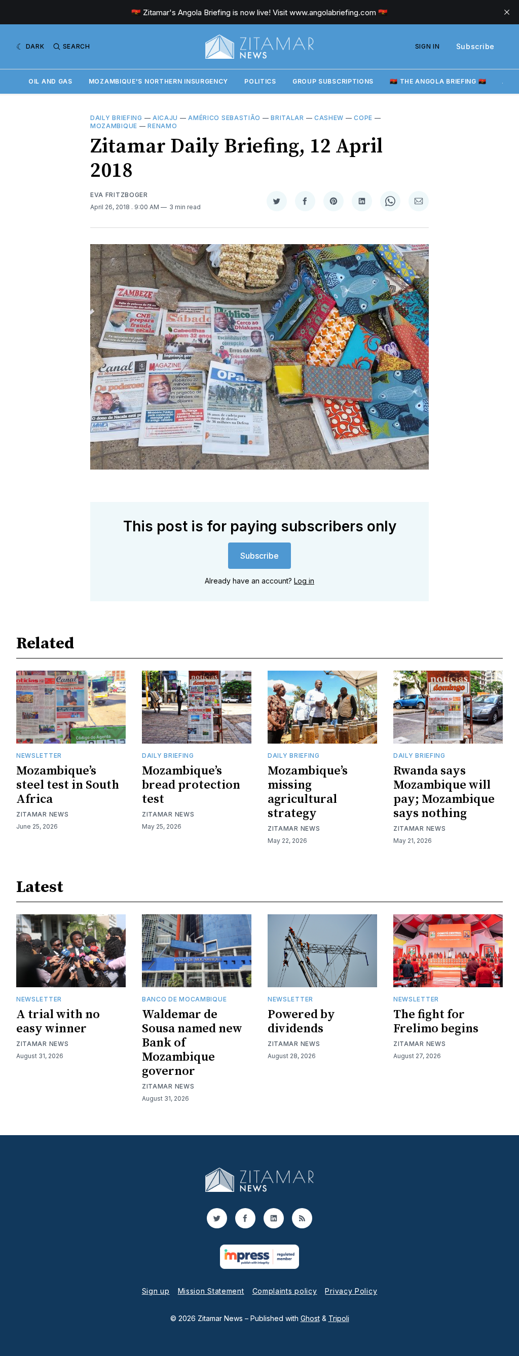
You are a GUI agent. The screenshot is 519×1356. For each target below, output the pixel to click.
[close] (507, 12)
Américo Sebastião (224, 118)
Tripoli (338, 1318)
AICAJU (165, 118)
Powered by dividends (301, 1021)
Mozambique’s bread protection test (191, 785)
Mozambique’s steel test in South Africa (67, 785)
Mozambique (113, 126)
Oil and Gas (50, 81)
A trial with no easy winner (58, 1021)
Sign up (156, 1291)
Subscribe (475, 46)
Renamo (162, 126)
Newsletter (39, 755)
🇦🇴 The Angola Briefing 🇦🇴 (438, 81)
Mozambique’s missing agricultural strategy (308, 792)
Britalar (287, 118)
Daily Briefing (116, 118)
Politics (260, 81)
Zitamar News (42, 814)
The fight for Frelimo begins (435, 1021)
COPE (363, 118)
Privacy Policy (351, 1291)
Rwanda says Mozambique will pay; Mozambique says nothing (444, 792)
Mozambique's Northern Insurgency (158, 81)
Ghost (310, 1318)
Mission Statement (211, 1291)
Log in (304, 580)
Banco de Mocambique (184, 999)
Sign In (427, 46)
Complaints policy (284, 1291)
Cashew (329, 118)
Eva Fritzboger (119, 195)
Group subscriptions (333, 81)
